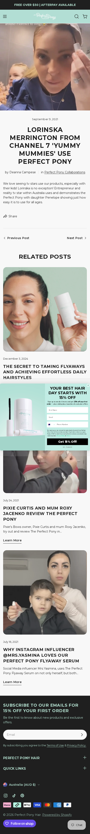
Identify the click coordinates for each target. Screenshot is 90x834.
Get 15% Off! (67, 442)
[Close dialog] (88, 385)
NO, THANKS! (67, 447)
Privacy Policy (61, 436)
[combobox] (51, 425)
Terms (68, 436)
